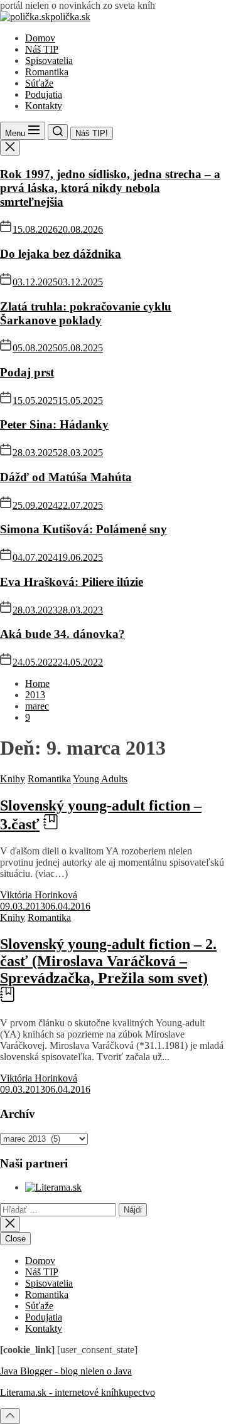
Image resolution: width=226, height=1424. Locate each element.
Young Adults (100, 778)
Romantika (46, 71)
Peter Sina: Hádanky (54, 424)
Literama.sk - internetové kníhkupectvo (77, 1392)
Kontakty (43, 105)
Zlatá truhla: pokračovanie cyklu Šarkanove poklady (85, 313)
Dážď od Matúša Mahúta (66, 477)
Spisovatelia (49, 60)
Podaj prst (27, 372)
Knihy (12, 778)
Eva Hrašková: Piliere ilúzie (71, 581)
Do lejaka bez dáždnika (60, 253)
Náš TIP (41, 49)
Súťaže (39, 83)
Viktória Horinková (38, 895)
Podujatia (43, 94)
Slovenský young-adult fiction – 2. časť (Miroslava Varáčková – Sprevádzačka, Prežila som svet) (108, 961)
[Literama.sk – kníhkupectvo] (53, 1187)
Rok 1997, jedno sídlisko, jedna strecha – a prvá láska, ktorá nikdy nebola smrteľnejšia (110, 187)
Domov (40, 38)
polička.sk (70, 16)
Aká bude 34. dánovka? (62, 633)
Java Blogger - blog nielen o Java (66, 1371)
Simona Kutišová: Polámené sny (83, 529)
